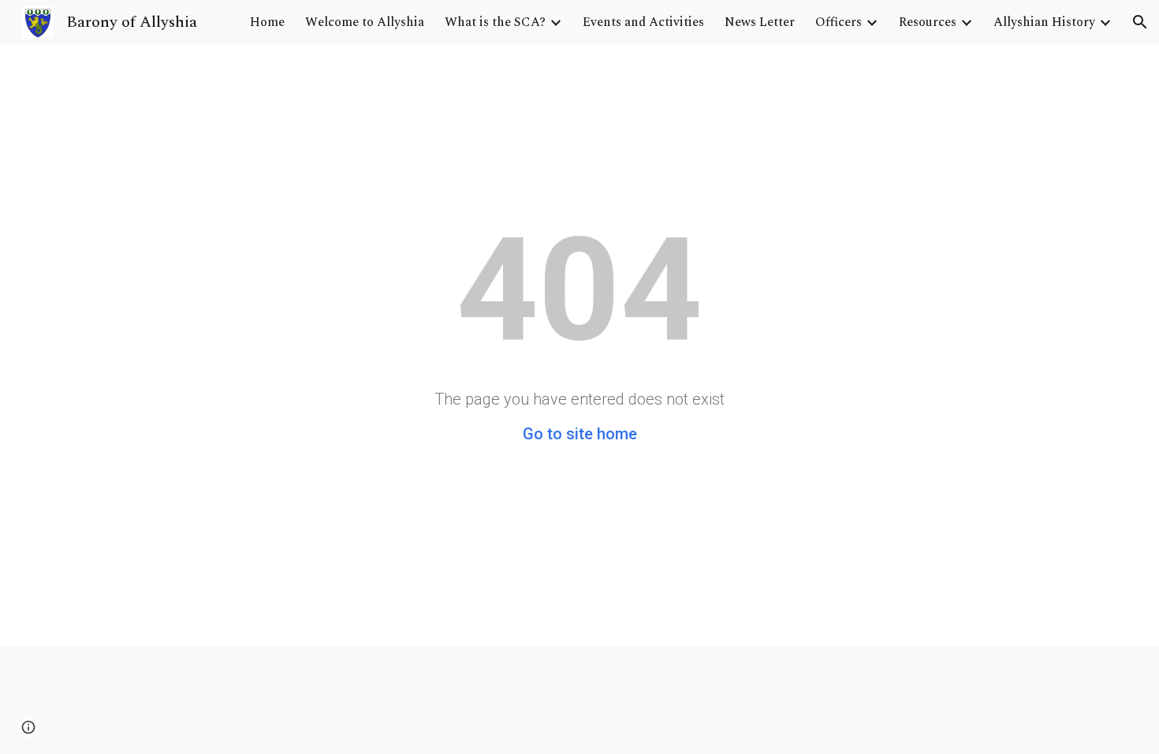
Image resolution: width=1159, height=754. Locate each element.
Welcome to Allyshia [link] (364, 22)
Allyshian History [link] (1044, 22)
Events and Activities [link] (643, 22)
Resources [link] (927, 22)
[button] (1140, 22)
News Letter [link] (760, 22)
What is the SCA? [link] (495, 22)
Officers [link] (838, 22)
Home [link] (267, 22)
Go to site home (580, 433)
